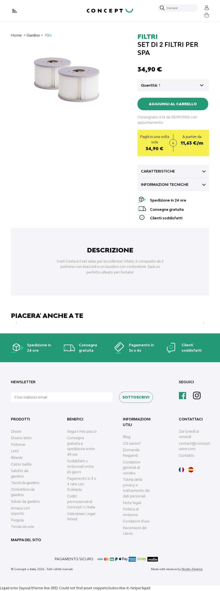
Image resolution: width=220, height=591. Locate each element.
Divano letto (21, 438)
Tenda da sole (22, 526)
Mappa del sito (26, 540)
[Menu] (15, 10)
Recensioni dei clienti (135, 531)
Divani (16, 431)
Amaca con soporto (20, 511)
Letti (15, 451)
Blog (126, 437)
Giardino (33, 35)
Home (16, 35)
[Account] (203, 7)
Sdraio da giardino (25, 501)
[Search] (162, 8)
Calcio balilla (21, 464)
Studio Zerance (192, 569)
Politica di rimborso (131, 512)
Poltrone (18, 444)
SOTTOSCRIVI (136, 397)
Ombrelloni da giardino (23, 492)
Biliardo (17, 457)
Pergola (17, 520)
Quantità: (149, 85)
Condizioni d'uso (136, 521)
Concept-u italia (25, 569)
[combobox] (180, 8)
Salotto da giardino (19, 473)
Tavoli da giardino (25, 483)
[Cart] (203, 14)
